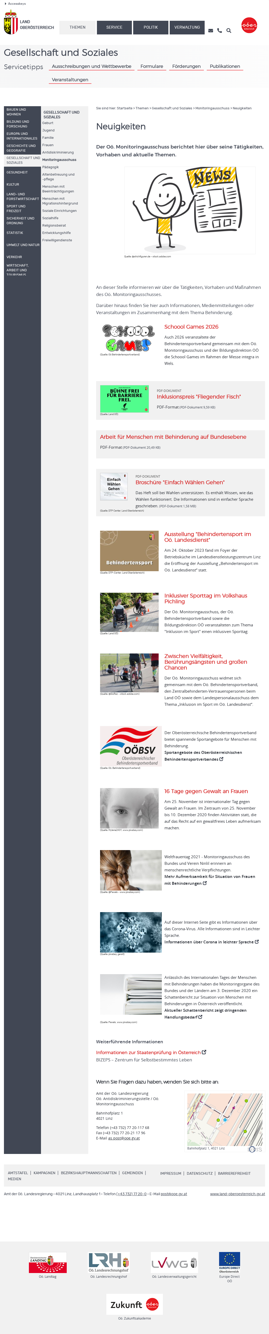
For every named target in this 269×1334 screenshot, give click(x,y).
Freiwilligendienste (57, 240)
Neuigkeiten (242, 108)
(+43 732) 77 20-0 (131, 1194)
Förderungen (186, 66)
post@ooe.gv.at (174, 1194)
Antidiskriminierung (58, 152)
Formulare (152, 66)
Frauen (48, 145)
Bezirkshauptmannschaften (89, 1173)
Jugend (48, 130)
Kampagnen (44, 1173)
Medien (14, 1179)
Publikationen (225, 66)
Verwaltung (187, 27)
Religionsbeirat (54, 225)
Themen (77, 27)
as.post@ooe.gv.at (124, 1138)
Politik (151, 27)
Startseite (124, 108)
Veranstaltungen (70, 80)
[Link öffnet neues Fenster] (249, 21)
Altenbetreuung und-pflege (58, 177)
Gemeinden (132, 1173)
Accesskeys (17, 3)
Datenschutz (200, 1173)
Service (114, 27)
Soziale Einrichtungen (59, 211)
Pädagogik (50, 167)
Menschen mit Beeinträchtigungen (58, 189)
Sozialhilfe (50, 218)
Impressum (170, 1173)
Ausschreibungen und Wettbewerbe (91, 66)
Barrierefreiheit (234, 1173)
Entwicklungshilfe (56, 233)
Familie (48, 138)
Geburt (47, 123)
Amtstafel (18, 1173)
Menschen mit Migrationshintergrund (60, 201)
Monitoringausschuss (59, 160)
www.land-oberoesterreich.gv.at (237, 1194)
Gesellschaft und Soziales (172, 108)
